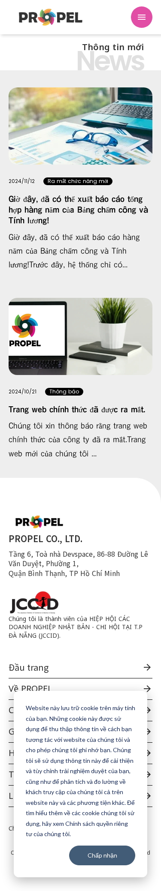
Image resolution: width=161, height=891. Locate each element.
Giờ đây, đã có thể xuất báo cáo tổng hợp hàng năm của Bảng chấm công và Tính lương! (78, 210)
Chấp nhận (102, 855)
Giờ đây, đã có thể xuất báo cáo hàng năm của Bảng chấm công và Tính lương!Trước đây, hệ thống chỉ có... (74, 251)
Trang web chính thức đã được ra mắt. (77, 409)
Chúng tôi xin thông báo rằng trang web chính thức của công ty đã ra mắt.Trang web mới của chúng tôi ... (78, 439)
